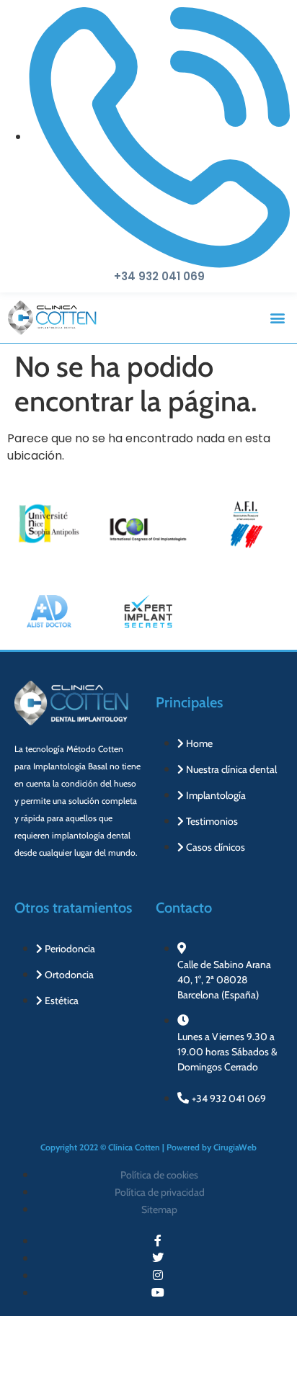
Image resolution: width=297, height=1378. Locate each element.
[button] (278, 318)
